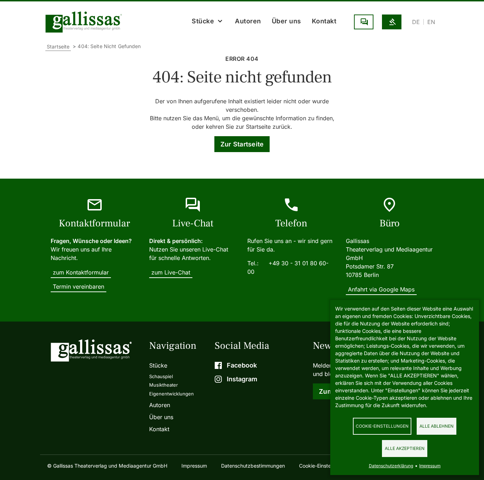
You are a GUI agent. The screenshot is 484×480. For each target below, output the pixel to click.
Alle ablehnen (437, 426)
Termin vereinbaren (78, 286)
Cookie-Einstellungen (382, 426)
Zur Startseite (242, 144)
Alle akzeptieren (404, 448)
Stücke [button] (203, 21)
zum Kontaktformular (81, 272)
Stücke (158, 365)
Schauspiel (161, 376)
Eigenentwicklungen (171, 394)
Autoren (248, 21)
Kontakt (324, 21)
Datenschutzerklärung (391, 465)
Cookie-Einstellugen (322, 466)
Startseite (58, 47)
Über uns (286, 21)
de (416, 21)
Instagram (242, 379)
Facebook (242, 365)
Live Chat (363, 22)
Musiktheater (163, 385)
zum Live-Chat (170, 272)
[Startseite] (85, 22)
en (431, 21)
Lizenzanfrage (391, 22)
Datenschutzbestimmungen (253, 466)
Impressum (194, 466)
